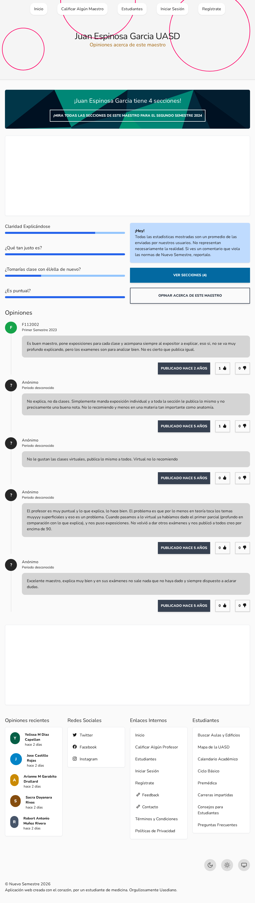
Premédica (207, 783)
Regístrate (144, 783)
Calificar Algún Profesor (156, 747)
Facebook (88, 747)
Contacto (150, 807)
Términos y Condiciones (156, 819)
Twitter (86, 735)
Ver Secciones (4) (190, 275)
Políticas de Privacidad (155, 831)
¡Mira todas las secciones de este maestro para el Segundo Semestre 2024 (127, 115)
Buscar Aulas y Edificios (219, 735)
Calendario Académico (218, 759)
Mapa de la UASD (214, 747)
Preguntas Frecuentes (217, 825)
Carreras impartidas (215, 795)
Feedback (150, 795)
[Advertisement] (127, 176)
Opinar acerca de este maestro (190, 295)
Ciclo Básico (208, 771)
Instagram (89, 759)
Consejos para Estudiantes (210, 810)
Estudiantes (145, 759)
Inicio (139, 735)
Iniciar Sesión (147, 771)
